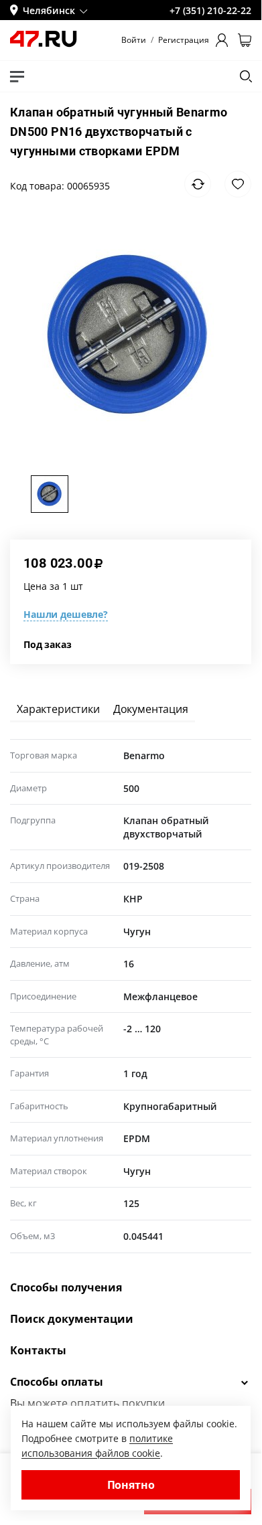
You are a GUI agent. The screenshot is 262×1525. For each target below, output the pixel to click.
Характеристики (58, 709)
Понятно (131, 1484)
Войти (133, 40)
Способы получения (66, 1287)
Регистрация (183, 40)
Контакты (38, 1350)
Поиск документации (71, 1318)
